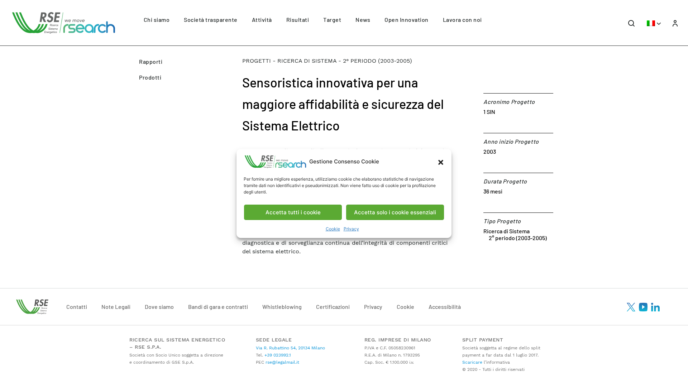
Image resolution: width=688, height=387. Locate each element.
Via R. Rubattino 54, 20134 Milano (290, 347)
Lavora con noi (462, 19)
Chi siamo (157, 19)
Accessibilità (445, 306)
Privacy (351, 228)
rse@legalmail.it (281, 362)
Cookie (333, 228)
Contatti (76, 306)
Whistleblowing (282, 306)
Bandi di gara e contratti (218, 306)
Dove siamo (159, 306)
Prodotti (150, 77)
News (362, 19)
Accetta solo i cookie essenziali (395, 212)
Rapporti (150, 61)
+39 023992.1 (277, 355)
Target (332, 19)
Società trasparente (211, 19)
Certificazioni (333, 306)
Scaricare (472, 362)
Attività (262, 19)
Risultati (297, 19)
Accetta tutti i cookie (293, 212)
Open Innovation (406, 19)
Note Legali (115, 306)
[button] (440, 161)
